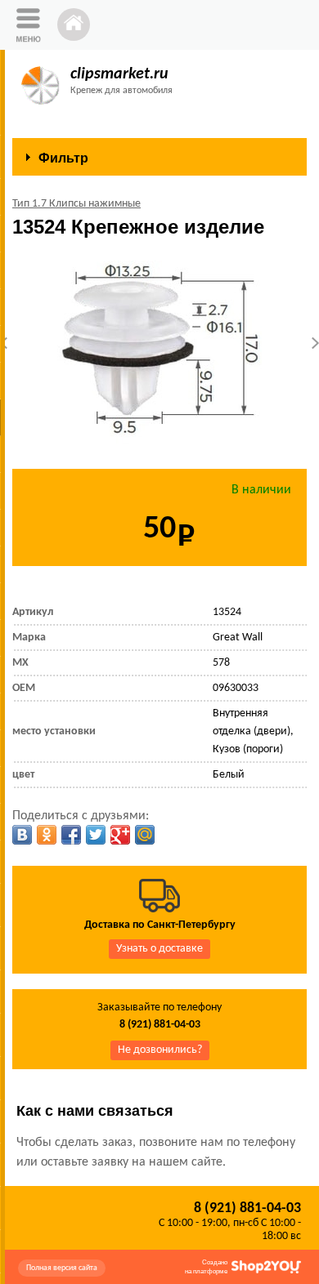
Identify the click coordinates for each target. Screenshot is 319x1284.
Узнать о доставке (159, 949)
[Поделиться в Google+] (120, 835)
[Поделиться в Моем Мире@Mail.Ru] (145, 835)
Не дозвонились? (160, 1050)
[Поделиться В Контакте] (22, 835)
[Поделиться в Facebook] (71, 835)
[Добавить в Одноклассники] (46, 835)
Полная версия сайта (61, 1268)
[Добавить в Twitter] (96, 835)
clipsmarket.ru (119, 74)
